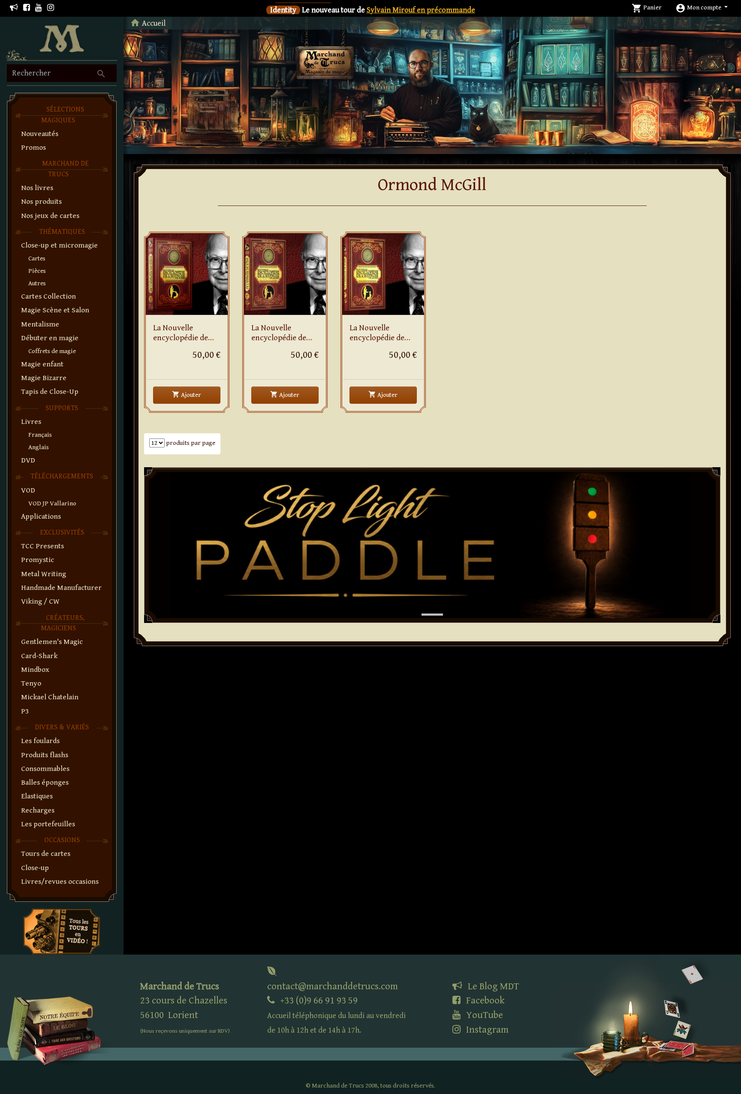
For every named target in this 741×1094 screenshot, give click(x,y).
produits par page (190, 443)
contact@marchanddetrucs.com (332, 986)
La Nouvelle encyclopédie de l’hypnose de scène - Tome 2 (283, 342)
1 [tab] (426, 605)
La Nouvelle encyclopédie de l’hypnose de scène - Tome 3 (185, 342)
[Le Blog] (14, 7)
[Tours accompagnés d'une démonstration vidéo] (61, 930)
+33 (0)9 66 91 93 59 (336, 1015)
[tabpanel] (432, 545)
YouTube (483, 1015)
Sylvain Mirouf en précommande (421, 10)
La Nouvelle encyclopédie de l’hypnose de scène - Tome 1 (381, 342)
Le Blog (492, 986)
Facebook (484, 1000)
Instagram (486, 1029)
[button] (702, 7)
